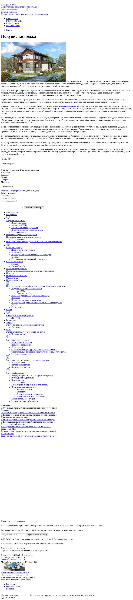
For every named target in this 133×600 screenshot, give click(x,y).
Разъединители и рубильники (24, 401)
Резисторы (11, 320)
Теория (9, 322)
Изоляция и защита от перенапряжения (23, 237)
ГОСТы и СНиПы (14, 21)
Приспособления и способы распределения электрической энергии (36, 286)
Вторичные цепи (18, 223)
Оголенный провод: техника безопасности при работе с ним (28, 412)
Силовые (15, 257)
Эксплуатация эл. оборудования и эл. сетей (25, 332)
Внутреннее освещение (21, 342)
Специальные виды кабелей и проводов (29, 259)
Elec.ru (92, 595)
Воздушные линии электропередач (26, 288)
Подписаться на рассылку (37, 535)
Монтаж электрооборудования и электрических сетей (30, 271)
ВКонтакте (11, 584)
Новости (10, 273)
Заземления (16, 252)
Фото (8, 329)
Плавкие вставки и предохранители (27, 230)
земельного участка (67, 106)
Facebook (10, 589)
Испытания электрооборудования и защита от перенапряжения (34, 241)
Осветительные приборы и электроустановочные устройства (38, 352)
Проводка (15, 298)
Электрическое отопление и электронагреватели (27, 360)
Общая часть (17, 347)
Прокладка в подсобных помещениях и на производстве (36, 302)
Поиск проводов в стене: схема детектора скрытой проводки (28, 419)
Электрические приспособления (31, 396)
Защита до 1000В (19, 225)
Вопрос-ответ (12, 19)
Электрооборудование (16, 373)
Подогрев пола (18, 362)
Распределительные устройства (20, 315)
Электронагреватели (20, 367)
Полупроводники (14, 280)
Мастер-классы (13, 26)
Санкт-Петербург (19, 266)
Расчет (14, 305)
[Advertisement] (20, 478)
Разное (9, 309)
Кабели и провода (14, 247)
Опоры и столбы (24, 293)
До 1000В (21, 291)
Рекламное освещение (21, 354)
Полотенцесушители (20, 365)
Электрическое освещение (18, 340)
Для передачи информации (23, 250)
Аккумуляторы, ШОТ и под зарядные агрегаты (32, 375)
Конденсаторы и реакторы (23, 399)
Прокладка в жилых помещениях (26, 300)
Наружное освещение (21, 345)
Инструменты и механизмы (23, 387)
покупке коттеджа (45, 99)
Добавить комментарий (34, 208)
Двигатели (21, 392)
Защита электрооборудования (24, 227)
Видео (9, 30)
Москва (14, 264)
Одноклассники (13, 586)
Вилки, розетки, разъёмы (22, 378)
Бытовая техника (24, 389)
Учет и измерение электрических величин (25, 325)
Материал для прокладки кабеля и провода (30, 295)
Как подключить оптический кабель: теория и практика (26, 426)
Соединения (16, 307)
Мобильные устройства (16, 268)
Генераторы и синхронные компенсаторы (29, 385)
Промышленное (18, 334)
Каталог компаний (14, 261)
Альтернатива (12, 212)
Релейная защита (18, 232)
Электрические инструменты (30, 394)
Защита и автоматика (15, 220)
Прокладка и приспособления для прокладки (31, 254)
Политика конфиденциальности (15, 572)
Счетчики (15, 327)
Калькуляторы (12, 23)
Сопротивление (18, 239)
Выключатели (17, 380)
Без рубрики (11, 214)
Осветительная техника (16, 275)
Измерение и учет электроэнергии (21, 234)
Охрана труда (12, 278)
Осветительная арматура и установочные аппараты (34, 349)
